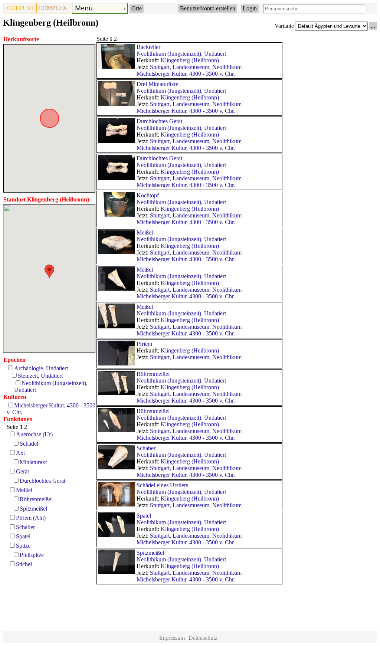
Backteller (148, 47)
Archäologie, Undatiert (41, 368)
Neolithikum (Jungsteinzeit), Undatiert (181, 53)
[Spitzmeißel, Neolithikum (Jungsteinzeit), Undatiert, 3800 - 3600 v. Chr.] (116, 572)
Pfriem (144, 344)
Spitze (23, 545)
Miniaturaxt (33, 462)
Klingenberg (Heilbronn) (190, 60)
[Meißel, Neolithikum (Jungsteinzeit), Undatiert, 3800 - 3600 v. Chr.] (116, 252)
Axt (20, 453)
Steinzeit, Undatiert (40, 376)
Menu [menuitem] (84, 7)
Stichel (24, 564)
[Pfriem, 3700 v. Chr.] (116, 363)
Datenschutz (203, 637)
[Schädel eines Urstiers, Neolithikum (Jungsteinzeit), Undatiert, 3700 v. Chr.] (116, 504)
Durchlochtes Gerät (42, 481)
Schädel (29, 443)
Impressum (172, 637)
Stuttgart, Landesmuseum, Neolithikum (196, 67)
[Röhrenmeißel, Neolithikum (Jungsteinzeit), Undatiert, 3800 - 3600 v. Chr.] (116, 393)
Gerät (22, 471)
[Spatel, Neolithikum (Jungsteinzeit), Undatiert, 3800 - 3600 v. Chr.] (116, 535)
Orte (136, 8)
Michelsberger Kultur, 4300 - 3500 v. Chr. (186, 73)
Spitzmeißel (33, 508)
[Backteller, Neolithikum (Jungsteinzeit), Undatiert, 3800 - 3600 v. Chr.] (116, 66)
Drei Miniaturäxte (157, 84)
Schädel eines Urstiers (162, 485)
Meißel (24, 490)
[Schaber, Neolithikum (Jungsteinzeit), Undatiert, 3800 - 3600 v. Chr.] (116, 467)
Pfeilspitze (32, 555)
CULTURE (21, 8)
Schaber (25, 527)
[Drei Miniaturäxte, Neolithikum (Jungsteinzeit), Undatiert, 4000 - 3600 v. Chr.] (116, 104)
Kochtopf (148, 195)
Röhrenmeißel (36, 499)
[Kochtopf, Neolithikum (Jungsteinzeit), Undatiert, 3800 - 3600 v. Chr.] (116, 215)
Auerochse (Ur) (34, 434)
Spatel (23, 536)
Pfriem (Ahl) (31, 518)
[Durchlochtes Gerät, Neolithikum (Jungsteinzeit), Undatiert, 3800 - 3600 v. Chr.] (116, 141)
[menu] (100, 8)
